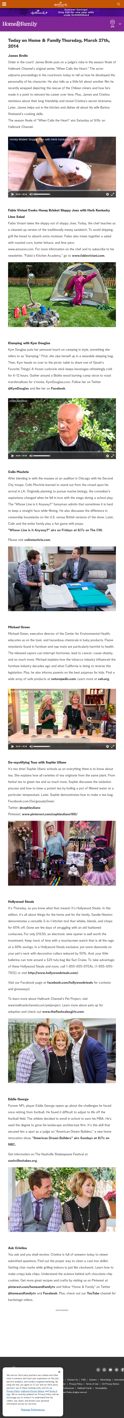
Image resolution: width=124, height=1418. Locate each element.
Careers (93, 1380)
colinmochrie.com (37, 540)
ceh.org (103, 679)
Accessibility (101, 1388)
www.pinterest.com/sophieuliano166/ (50, 814)
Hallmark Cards (85, 1388)
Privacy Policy (75, 1384)
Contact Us (72, 1380)
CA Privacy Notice (110, 1384)
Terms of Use (92, 1384)
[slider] (62, 190)
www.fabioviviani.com (88, 255)
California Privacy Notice (32, 1391)
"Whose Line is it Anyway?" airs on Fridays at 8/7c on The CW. (55, 530)
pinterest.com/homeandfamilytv (31, 1287)
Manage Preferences (33, 1410)
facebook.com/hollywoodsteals (70, 982)
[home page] (60, 4)
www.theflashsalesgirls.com (63, 1011)
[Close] (59, 1372)
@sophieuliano (30, 807)
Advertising (105, 1380)
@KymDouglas (18, 388)
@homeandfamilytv (22, 1293)
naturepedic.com (63, 679)
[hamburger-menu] (4, 4)
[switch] (31, 194)
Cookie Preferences (65, 1388)
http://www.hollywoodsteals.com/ (53, 973)
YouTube (93, 1293)
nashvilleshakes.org (22, 1160)
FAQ (83, 1380)
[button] (35, 167)
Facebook (58, 388)
